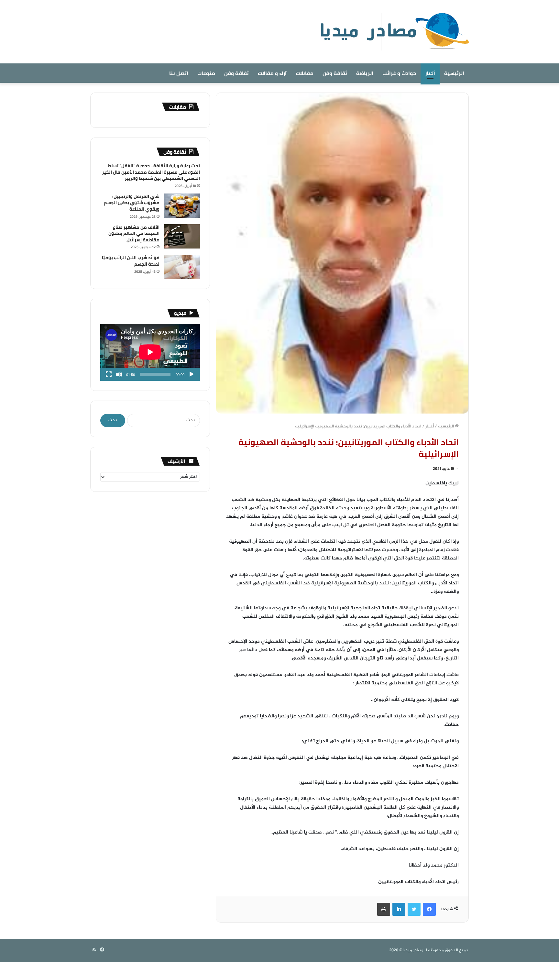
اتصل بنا (178, 73)
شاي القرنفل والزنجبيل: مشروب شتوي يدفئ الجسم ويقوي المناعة (131, 202)
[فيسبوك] (429, 909)
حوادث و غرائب (399, 73)
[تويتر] (414, 909)
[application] (150, 352)
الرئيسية (454, 73)
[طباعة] (383, 909)
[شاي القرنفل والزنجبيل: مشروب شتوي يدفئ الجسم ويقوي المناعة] (182, 206)
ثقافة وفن (335, 73)
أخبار (430, 73)
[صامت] (119, 374)
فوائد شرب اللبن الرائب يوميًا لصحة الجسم (130, 260)
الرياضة (364, 73)
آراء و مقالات (272, 73)
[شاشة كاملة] (108, 374)
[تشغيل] (191, 374)
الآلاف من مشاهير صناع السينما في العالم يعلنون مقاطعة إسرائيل (133, 233)
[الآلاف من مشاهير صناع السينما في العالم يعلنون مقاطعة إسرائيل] (182, 236)
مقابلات (304, 73)
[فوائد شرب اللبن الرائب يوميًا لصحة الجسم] (182, 267)
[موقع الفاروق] (390, 31)
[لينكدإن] (398, 909)
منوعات (206, 73)
